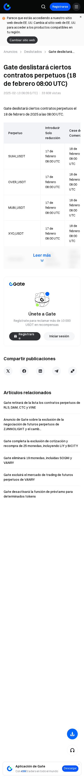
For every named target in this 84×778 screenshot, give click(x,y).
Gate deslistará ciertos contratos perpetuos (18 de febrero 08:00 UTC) (62, 52)
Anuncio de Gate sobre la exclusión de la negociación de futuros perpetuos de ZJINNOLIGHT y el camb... (34, 424)
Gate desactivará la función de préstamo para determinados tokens (38, 494)
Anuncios (10, 52)
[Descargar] (72, 734)
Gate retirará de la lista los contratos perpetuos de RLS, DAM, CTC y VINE (42, 405)
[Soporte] (72, 750)
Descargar (70, 768)
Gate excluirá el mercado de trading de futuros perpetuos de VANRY (38, 477)
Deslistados (33, 52)
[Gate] (7, 6)
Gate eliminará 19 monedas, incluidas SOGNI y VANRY (38, 460)
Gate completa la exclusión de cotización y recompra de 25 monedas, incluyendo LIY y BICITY (41, 443)
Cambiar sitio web (22, 40)
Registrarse (60, 6)
